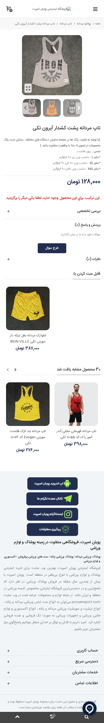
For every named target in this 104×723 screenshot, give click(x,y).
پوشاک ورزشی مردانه (87, 556)
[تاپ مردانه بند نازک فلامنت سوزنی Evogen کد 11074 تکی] (28, 404)
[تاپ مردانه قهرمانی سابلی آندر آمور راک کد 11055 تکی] (76, 404)
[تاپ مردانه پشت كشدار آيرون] (28, 88)
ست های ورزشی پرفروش (33, 556)
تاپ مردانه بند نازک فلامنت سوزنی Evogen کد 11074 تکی (28, 437)
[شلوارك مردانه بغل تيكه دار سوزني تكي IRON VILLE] (28, 308)
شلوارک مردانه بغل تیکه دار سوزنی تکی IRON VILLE (28, 339)
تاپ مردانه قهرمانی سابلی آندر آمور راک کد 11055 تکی (76, 434)
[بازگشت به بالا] (17, 717)
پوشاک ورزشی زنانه (61, 556)
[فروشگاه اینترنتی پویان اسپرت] (51, 9)
